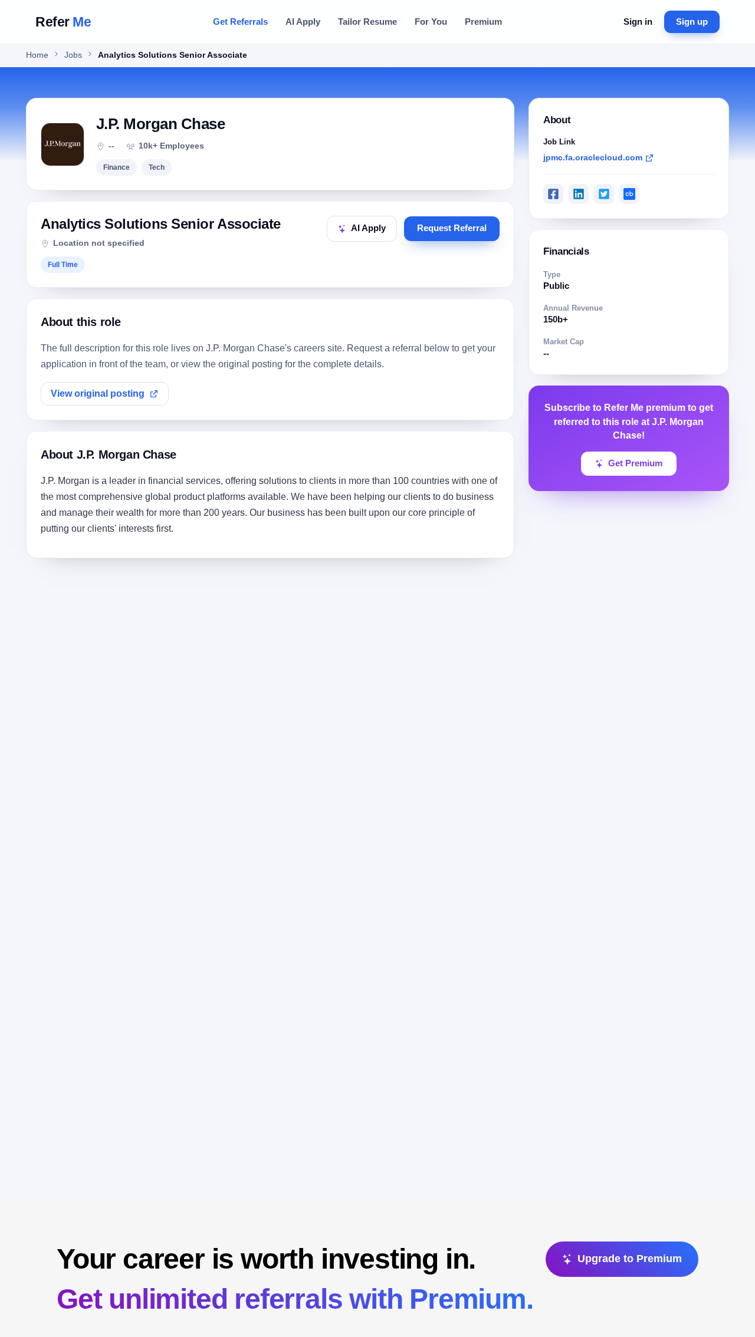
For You (431, 22)
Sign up (692, 22)
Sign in (637, 22)
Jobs (73, 55)
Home (37, 55)
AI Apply (302, 22)
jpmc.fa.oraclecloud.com (592, 157)
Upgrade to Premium (629, 1258)
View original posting (98, 393)
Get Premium (635, 463)
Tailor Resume (367, 22)
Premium (483, 22)
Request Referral (452, 228)
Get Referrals (240, 22)
